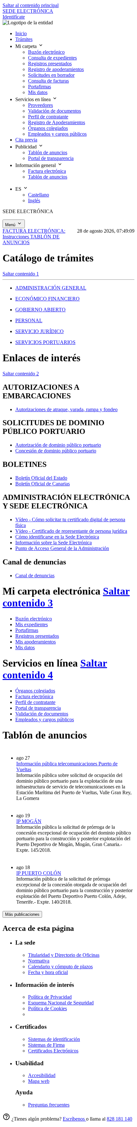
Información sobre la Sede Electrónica (53, 542)
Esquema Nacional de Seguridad (61, 1002)
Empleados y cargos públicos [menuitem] (57, 134)
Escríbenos (74, 1119)
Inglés (34, 200)
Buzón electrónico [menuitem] (46, 52)
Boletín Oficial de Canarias (42, 483)
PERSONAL (28, 320)
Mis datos (25, 647)
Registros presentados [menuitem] (50, 63)
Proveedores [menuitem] (40, 105)
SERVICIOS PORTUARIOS (45, 342)
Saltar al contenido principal (31, 5)
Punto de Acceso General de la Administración (62, 548)
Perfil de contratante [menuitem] (48, 116)
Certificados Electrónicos (53, 1050)
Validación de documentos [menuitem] (54, 111)
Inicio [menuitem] (21, 33)
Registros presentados (37, 636)
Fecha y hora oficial (48, 972)
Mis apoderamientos (35, 641)
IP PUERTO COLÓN (38, 873)
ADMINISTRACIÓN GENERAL (50, 288)
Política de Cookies (47, 1008)
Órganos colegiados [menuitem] (48, 128)
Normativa (38, 960)
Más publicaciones (22, 914)
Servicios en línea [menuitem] (33, 99)
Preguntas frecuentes (48, 1104)
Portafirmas (26, 630)
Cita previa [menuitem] (26, 139)
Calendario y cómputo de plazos (60, 966)
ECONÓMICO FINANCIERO (47, 298)
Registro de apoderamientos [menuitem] (56, 69)
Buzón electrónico (33, 618)
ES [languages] (19, 189)
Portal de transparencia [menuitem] (51, 158)
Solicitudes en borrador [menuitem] (51, 75)
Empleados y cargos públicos (44, 719)
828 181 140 (119, 1119)
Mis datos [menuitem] (37, 92)
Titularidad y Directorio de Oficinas (63, 955)
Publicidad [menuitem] (26, 146)
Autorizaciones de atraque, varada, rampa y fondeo (66, 409)
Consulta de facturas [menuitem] (48, 81)
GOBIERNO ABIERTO (40, 309)
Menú (11, 224)
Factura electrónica (34, 696)
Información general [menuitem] (36, 165)
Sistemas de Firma (46, 1045)
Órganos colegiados (35, 690)
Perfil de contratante (35, 702)
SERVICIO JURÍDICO (39, 331)
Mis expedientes (31, 624)
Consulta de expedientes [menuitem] (52, 57)
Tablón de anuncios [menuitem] (47, 152)
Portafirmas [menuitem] (39, 86)
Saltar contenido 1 (21, 273)
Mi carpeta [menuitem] (26, 46)
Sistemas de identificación (54, 1039)
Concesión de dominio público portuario (55, 450)
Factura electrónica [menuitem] (47, 171)
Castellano (38, 194)
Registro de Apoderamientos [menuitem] (56, 122)
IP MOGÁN (28, 821)
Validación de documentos (41, 713)
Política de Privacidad (50, 997)
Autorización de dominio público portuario (58, 445)
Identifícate (14, 17)
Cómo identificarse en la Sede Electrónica (57, 537)
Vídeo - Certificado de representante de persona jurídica (71, 531)
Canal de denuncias (34, 575)
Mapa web (38, 1081)
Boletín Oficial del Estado (41, 478)
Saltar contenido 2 (21, 373)
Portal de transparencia (38, 708)
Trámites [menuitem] (23, 39)
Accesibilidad (41, 1075)
